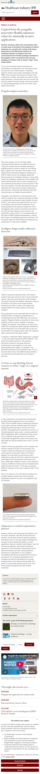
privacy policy (10, 757)
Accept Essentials (20, 761)
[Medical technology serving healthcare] (6, 635)
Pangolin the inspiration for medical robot (17, 695)
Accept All (20, 765)
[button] (5, 599)
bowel (20, 644)
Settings (20, 770)
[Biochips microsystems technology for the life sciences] (6, 626)
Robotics (5, 648)
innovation (29, 644)
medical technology (9, 644)
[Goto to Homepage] (20, 8)
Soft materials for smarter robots (13, 703)
